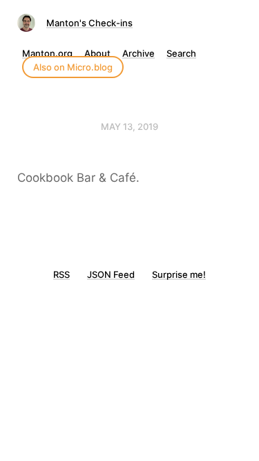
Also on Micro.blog (73, 67)
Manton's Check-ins (89, 22)
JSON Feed (111, 274)
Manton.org (47, 53)
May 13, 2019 (129, 126)
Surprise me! (179, 274)
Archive (138, 53)
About (97, 53)
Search (181, 53)
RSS (61, 274)
